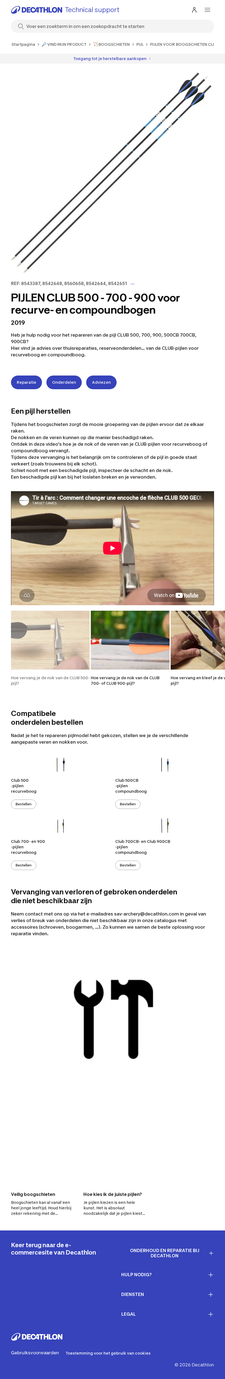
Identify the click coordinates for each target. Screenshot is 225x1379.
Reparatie (26, 382)
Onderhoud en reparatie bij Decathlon (164, 1253)
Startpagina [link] (23, 44)
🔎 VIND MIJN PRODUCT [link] (64, 44)
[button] (50, 648)
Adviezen (101, 382)
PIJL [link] (140, 44)
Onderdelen (64, 382)
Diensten (132, 1294)
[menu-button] (207, 9)
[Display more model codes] (132, 284)
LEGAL (128, 1314)
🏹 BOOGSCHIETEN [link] (111, 44)
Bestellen (24, 804)
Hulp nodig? (136, 1274)
